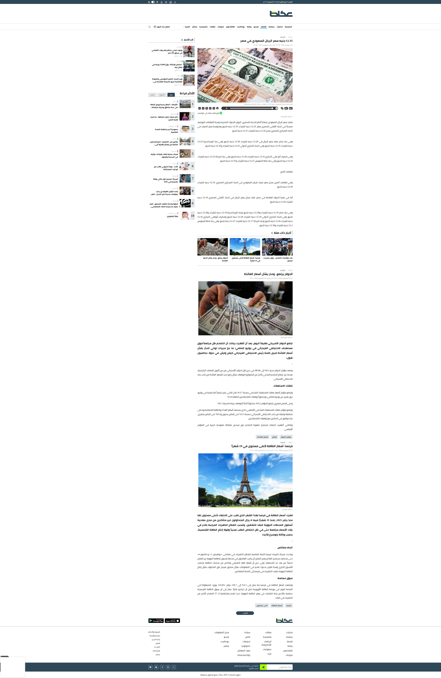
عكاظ (289, 37)
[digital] (175, 2)
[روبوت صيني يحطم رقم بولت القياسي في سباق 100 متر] (189, 51)
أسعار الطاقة (277, 605)
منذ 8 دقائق (178, 85)
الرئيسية (288, 26)
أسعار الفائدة (262, 437)
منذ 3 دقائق (178, 56)
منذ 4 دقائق (178, 70)
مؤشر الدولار (286, 437)
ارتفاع (274, 437)
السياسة (174, 151)
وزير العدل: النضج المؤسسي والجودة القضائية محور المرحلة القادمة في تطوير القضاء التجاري (167, 80)
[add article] (170, 2)
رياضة (249, 26)
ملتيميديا (203, 26)
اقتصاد (263, 26)
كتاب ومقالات (172, 126)
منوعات (221, 26)
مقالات (212, 26)
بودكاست (241, 26)
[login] (162, 2)
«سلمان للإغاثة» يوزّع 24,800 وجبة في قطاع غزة (167, 66)
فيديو (256, 26)
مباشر (194, 26)
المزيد (187, 26)
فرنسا (288, 605)
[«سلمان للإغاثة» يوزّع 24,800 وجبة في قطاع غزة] (189, 66)
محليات (280, 26)
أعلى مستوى (261, 605)
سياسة (271, 26)
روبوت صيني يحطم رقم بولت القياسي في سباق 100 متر (167, 51)
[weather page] (166, 2)
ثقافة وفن (230, 26)
